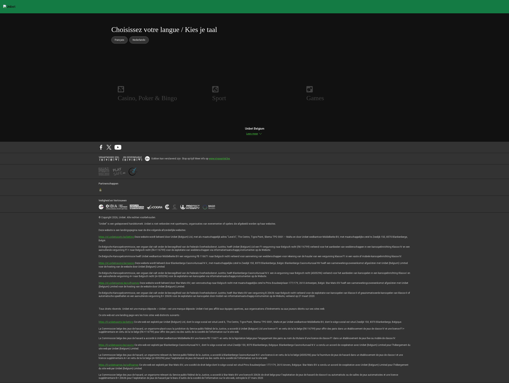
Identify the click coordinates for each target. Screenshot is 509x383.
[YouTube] (118, 147)
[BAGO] (208, 207)
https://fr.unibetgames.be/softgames (119, 365)
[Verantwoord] (109, 158)
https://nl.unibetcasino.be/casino (116, 263)
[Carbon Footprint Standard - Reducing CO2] (167, 207)
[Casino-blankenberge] (175, 207)
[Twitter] (109, 147)
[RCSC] (100, 190)
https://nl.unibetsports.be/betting (116, 237)
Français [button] (119, 40)
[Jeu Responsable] (132, 158)
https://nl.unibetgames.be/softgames (119, 283)
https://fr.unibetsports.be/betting (116, 322)
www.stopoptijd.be (219, 158)
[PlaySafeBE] (119, 172)
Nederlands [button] (139, 40)
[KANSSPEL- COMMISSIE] (104, 172)
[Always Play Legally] (133, 172)
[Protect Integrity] (190, 207)
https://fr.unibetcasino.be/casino (116, 345)
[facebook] (101, 147)
